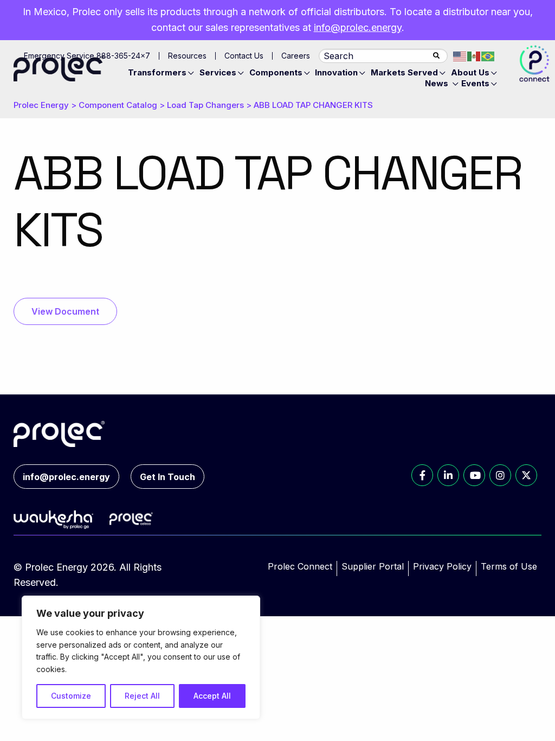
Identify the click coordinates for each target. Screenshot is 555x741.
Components (275, 72)
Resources (187, 56)
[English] (460, 55)
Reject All (142, 695)
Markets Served (404, 72)
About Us (470, 72)
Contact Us (243, 56)
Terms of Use (509, 566)
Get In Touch (167, 476)
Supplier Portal (372, 566)
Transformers (157, 72)
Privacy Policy (442, 566)
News (436, 83)
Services (217, 72)
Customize (71, 695)
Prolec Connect (300, 566)
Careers (295, 56)
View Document (65, 311)
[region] (141, 657)
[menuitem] (162, 72)
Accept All (212, 695)
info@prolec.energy (358, 27)
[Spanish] (474, 55)
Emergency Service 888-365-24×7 (87, 56)
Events (475, 83)
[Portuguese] (488, 55)
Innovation (336, 72)
